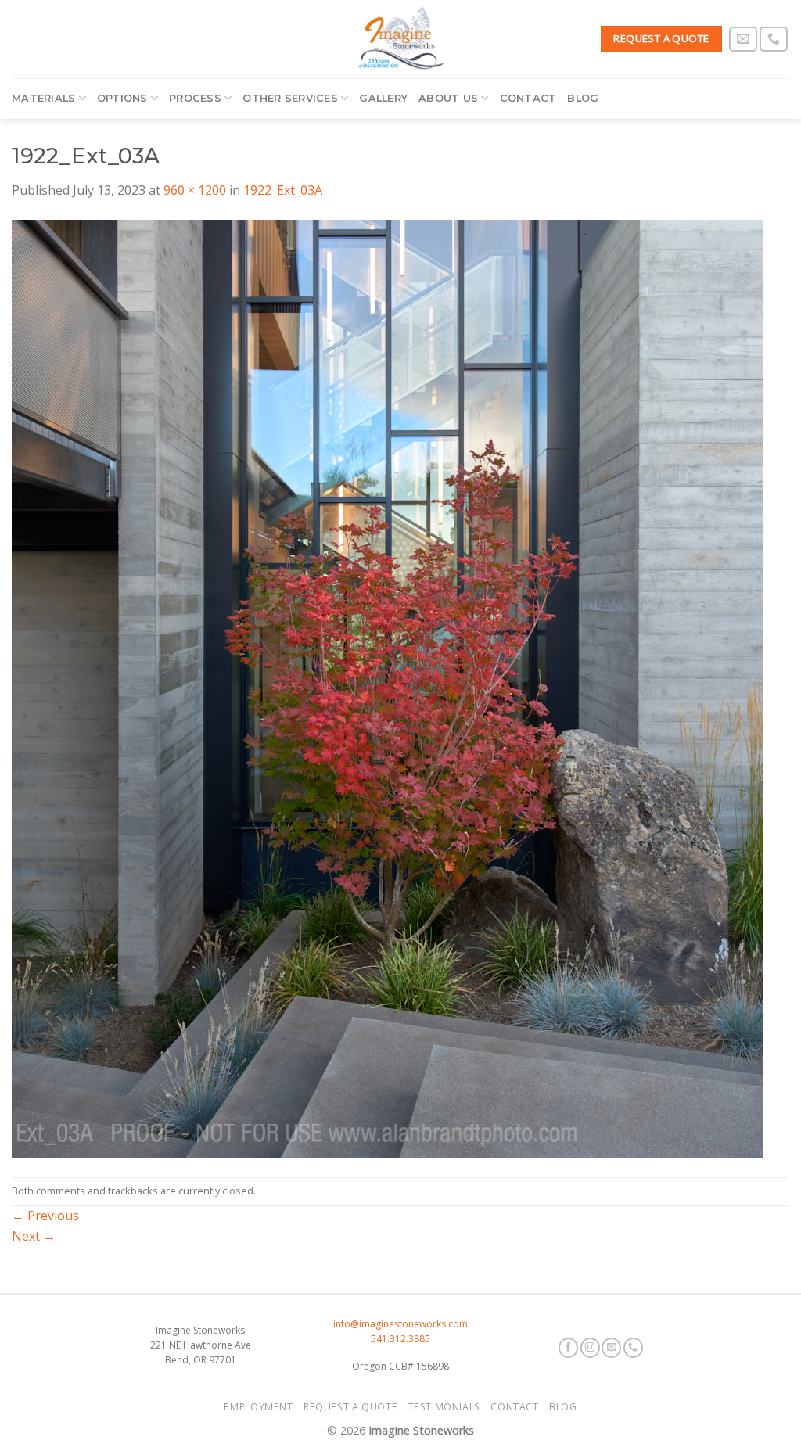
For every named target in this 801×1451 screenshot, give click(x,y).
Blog (582, 98)
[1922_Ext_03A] (387, 687)
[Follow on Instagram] (590, 1348)
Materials (43, 98)
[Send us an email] (743, 39)
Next (34, 1235)
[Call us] (774, 39)
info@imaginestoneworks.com (400, 1324)
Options (122, 98)
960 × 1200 (194, 190)
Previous (45, 1215)
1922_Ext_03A (282, 190)
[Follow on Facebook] (568, 1348)
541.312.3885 (400, 1338)
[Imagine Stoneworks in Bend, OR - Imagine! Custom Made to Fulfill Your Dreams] (400, 39)
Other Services (290, 98)
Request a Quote (350, 1406)
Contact (528, 98)
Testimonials (444, 1406)
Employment (258, 1406)
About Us (448, 98)
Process (195, 98)
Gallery (383, 98)
